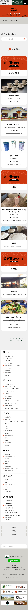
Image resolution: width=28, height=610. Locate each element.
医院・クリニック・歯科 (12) (12, 401)
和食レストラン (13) (9, 368)
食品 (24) (7, 445)
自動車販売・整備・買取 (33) (12, 408)
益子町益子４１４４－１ (14, 98)
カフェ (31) (7, 360)
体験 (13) (7, 461)
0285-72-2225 (14, 101)
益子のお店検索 (14, 20)
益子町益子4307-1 (14, 158)
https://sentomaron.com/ (14, 327)
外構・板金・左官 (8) (10, 508)
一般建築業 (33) (8, 503)
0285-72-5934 (14, 161)
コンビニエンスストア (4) (11, 419)
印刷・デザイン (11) (9, 484)
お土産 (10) (7, 454)
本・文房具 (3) (8, 430)
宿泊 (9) (6, 463)
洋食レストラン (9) (9, 370)
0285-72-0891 (14, 217)
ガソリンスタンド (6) (10, 386)
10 (11, 341)
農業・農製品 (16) (9, 435)
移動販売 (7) (8, 372)
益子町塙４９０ (14, 214)
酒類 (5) (6, 438)
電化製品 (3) (8, 442)
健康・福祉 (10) (8, 396)
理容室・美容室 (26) (9, 405)
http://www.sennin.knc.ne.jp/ (14, 133)
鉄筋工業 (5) (8, 517)
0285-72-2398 (9, 569)
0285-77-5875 (14, 324)
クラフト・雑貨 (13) (9, 456)
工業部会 (14, 531)
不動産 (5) (7, 393)
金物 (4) (6, 440)
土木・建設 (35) (8, 505)
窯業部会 (14, 534)
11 (14, 341)
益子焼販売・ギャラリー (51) (12, 468)
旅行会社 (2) (8, 466)
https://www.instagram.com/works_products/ (14, 294)
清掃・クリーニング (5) (10, 403)
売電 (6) (6, 428)
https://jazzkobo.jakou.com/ (14, 164)
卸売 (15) (7, 426)
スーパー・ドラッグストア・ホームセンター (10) (14, 422)
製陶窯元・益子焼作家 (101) (11, 512)
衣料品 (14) (7, 433)
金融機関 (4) (8, 492)
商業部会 (14, 527)
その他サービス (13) (9, 480)
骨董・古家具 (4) (9, 471)
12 (18, 341)
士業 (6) (6, 487)
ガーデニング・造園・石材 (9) (12, 389)
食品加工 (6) (8, 520)
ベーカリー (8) (8, 363)
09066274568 (14, 130)
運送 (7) (6, 489)
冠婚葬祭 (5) (8, 398)
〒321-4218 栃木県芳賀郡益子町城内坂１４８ (14, 127)
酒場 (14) (7, 375)
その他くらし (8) (9, 384)
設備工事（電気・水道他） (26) (12, 515)
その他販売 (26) (8, 417)
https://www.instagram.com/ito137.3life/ (14, 246)
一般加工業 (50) (8, 501)
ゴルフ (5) (7, 459)
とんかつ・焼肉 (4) (9, 358)
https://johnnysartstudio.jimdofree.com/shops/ (15, 220)
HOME (5, 20)
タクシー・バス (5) (9, 391)
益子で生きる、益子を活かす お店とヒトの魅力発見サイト (5, 1)
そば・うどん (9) (9, 356)
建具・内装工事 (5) (9, 510)
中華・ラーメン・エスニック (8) (12, 365)
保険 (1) (6, 482)
